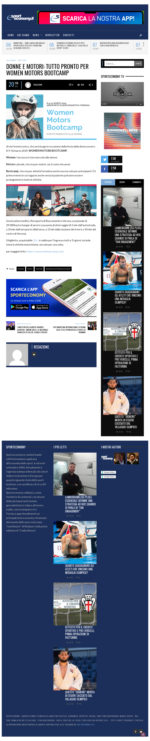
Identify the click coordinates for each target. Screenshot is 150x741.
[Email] (34, 354)
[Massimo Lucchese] (120, 458)
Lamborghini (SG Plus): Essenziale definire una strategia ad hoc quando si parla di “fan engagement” (128, 235)
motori (39, 269)
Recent (122, 182)
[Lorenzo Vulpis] (133, 458)
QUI (35, 240)
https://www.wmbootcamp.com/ (45, 251)
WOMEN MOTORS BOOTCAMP (58, 269)
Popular (108, 182)
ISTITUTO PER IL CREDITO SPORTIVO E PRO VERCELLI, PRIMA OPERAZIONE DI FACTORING (126, 359)
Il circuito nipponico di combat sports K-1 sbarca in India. (70, 44)
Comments (136, 182)
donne (21, 269)
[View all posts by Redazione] (28, 85)
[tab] (108, 182)
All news (11, 60)
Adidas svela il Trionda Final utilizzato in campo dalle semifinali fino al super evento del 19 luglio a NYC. (115, 47)
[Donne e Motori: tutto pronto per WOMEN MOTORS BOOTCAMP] (51, 116)
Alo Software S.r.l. (86, 724)
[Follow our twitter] (104, 159)
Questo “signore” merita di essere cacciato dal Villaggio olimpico (126, 421)
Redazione (38, 84)
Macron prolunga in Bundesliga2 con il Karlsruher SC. (27, 44)
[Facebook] (135, 731)
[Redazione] (107, 458)
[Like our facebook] (104, 169)
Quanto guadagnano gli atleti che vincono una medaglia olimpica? (128, 297)
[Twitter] (141, 731)
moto (30, 269)
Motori (22, 60)
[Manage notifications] (143, 734)
